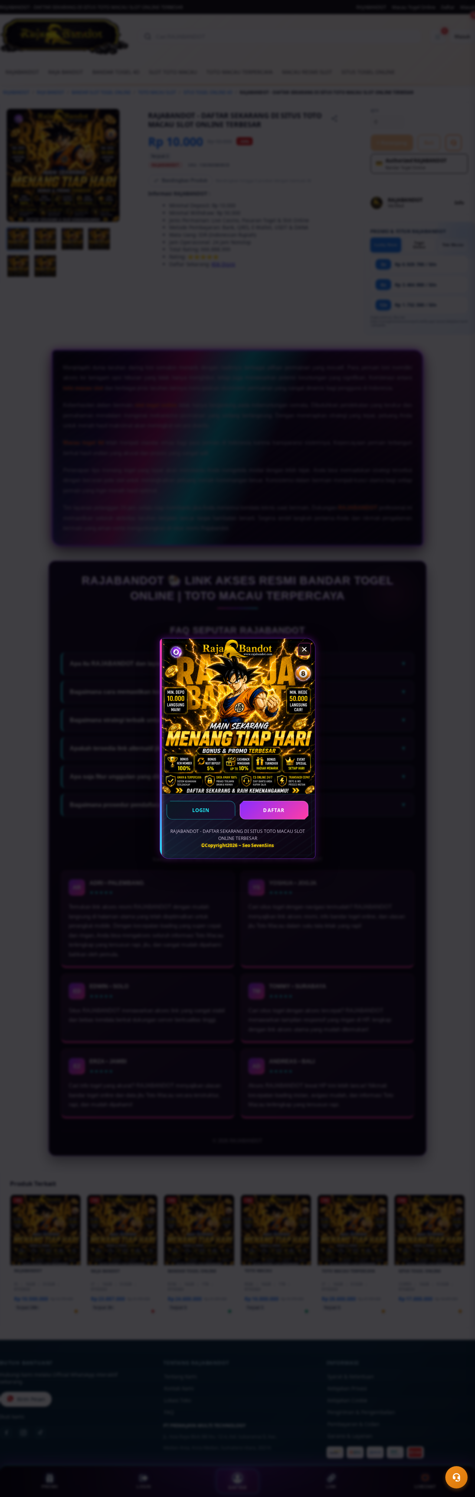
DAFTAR (274, 810)
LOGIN (201, 810)
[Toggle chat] (456, 1477)
